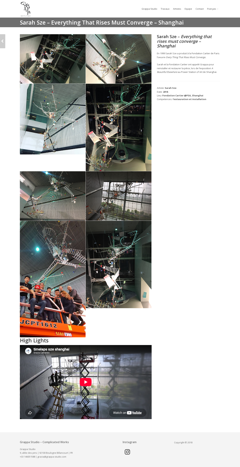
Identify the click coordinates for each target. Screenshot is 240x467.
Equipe (188, 8)
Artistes (177, 8)
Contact (200, 8)
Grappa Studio (149, 8)
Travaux (165, 8)
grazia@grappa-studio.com (51, 456)
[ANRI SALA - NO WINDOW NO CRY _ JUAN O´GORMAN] (2, 41)
